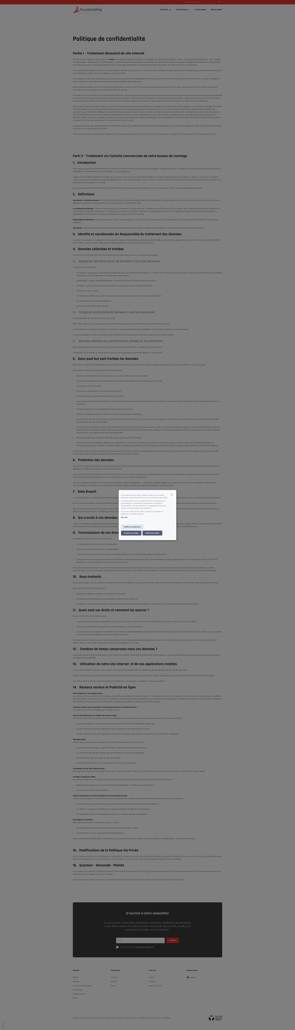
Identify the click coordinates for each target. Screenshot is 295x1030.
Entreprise (114, 977)
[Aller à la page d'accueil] (96, 9)
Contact (151, 977)
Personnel (114, 982)
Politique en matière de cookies (126, 1018)
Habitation (76, 982)
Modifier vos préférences (132, 527)
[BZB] (214, 1018)
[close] (171, 494)
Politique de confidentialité (145, 947)
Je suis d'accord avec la (137, 947)
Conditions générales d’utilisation (84, 1018)
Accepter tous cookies (131, 533)
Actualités (197, 2)
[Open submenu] (170, 9)
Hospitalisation (78, 990)
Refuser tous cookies (152, 533)
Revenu (113, 986)
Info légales (166, 1018)
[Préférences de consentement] (9, 1025)
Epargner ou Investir (79, 994)
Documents (188, 2)
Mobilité (75, 977)
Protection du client (155, 986)
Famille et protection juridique (82, 986)
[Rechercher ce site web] (219, 2)
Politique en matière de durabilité (150, 1018)
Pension (75, 998)
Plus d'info (124, 517)
